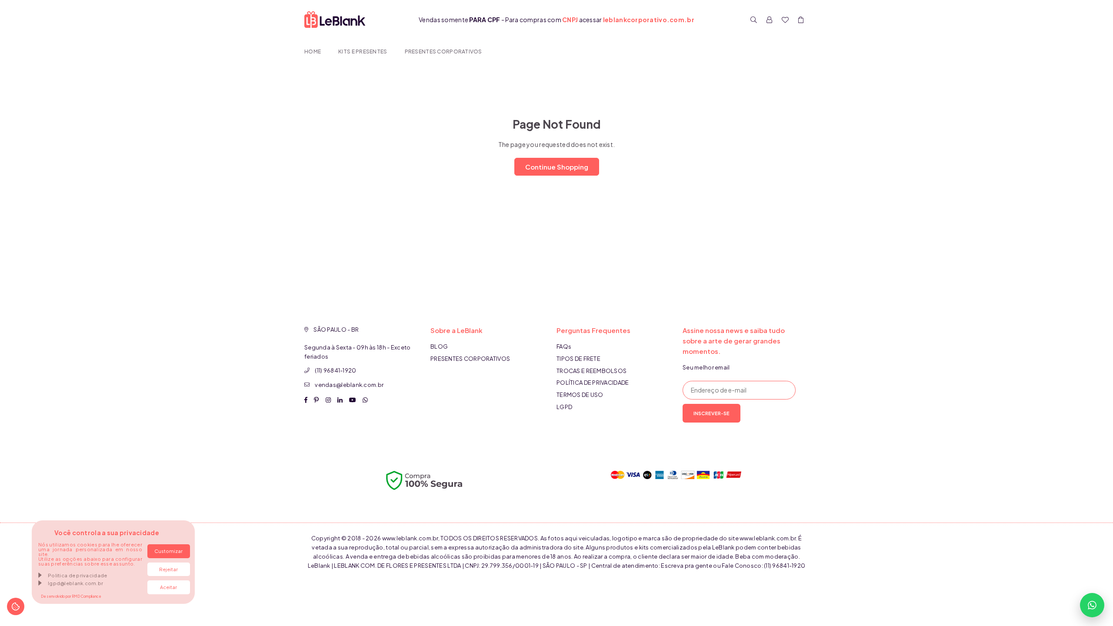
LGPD (564, 406)
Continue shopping (556, 167)
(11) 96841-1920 (335, 370)
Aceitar (168, 587)
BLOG (439, 346)
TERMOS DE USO (579, 394)
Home (312, 51)
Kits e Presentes (362, 51)
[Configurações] (769, 19)
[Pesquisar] (754, 19)
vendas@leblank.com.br (349, 384)
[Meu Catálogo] (785, 19)
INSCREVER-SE (711, 413)
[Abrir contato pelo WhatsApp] (1092, 605)
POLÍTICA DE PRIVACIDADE (592, 382)
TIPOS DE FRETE (578, 358)
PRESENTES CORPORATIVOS (443, 51)
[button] (801, 19)
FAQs (563, 346)
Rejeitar (168, 569)
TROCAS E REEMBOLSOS (591, 370)
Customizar (168, 551)
